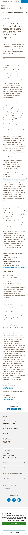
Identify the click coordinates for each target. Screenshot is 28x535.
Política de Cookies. (19, 520)
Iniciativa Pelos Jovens (8, 455)
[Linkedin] (19, 500)
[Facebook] (9, 500)
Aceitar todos (14, 523)
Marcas (14, 462)
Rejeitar (14, 527)
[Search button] (22, 8)
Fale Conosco (24, 1)
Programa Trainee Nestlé (9, 457)
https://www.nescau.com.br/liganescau (14, 179)
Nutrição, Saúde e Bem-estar (14, 473)
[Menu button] (25, 8)
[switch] (10, 1)
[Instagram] (14, 500)
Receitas (14, 478)
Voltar (4, 59)
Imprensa (14, 467)
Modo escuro (4, 1)
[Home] (8, 7)
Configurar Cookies (14, 532)
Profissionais (6, 453)
